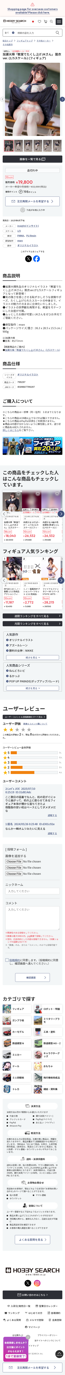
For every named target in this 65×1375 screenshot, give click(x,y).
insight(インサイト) (28, 225)
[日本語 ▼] (33, 21)
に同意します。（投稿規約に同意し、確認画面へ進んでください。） (33, 961)
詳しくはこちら (11, 430)
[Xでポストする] (28, 258)
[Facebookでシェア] (36, 258)
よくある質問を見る (31, 1240)
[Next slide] (62, 99)
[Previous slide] (2, 99)
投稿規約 (14, 960)
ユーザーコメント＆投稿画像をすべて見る (24, 716)
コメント (11, 903)
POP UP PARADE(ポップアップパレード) (34, 681)
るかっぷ (14, 676)
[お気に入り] (39, 21)
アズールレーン (18, 645)
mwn (20, 240)
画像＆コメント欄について (35, 723)
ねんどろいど (17, 671)
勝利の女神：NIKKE (21, 650)
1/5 (19, 230)
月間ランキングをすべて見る (31, 624)
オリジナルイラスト (27, 245)
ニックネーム (14, 884)
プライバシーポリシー (48, 1335)
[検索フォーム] (51, 21)
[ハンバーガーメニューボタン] (59, 21)
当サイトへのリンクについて (47, 1340)
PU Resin (31, 235)
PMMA (20, 235)
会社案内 (16, 1335)
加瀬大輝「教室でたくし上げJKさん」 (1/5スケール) (32, 350)
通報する (52, 815)
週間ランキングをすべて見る (31, 616)
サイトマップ (32, 1345)
